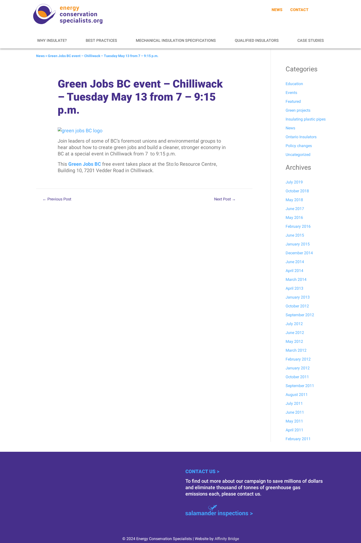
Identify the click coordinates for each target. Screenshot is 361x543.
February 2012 (298, 359)
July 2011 (294, 403)
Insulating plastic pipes (306, 119)
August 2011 (297, 394)
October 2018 (297, 191)
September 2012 (300, 315)
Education (294, 83)
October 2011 (297, 377)
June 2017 (295, 208)
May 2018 (294, 199)
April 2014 (294, 270)
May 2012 (294, 341)
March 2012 (296, 350)
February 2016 (298, 226)
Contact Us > (202, 471)
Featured (293, 101)
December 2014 (299, 253)
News (40, 56)
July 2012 (294, 323)
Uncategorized (298, 154)
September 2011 (300, 385)
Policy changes (299, 145)
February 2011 (298, 439)
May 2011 (294, 421)
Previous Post (56, 199)
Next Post (225, 199)
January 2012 (298, 368)
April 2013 (294, 288)
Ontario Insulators (301, 137)
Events (291, 92)
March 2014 (296, 279)
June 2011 (295, 412)
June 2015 (295, 235)
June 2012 (295, 332)
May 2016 (294, 217)
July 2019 (294, 182)
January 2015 (298, 244)
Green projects (298, 110)
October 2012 (297, 306)
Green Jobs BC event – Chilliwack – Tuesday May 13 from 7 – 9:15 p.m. (103, 56)
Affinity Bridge (227, 538)
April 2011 (294, 430)
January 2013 (298, 297)
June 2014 (295, 261)
